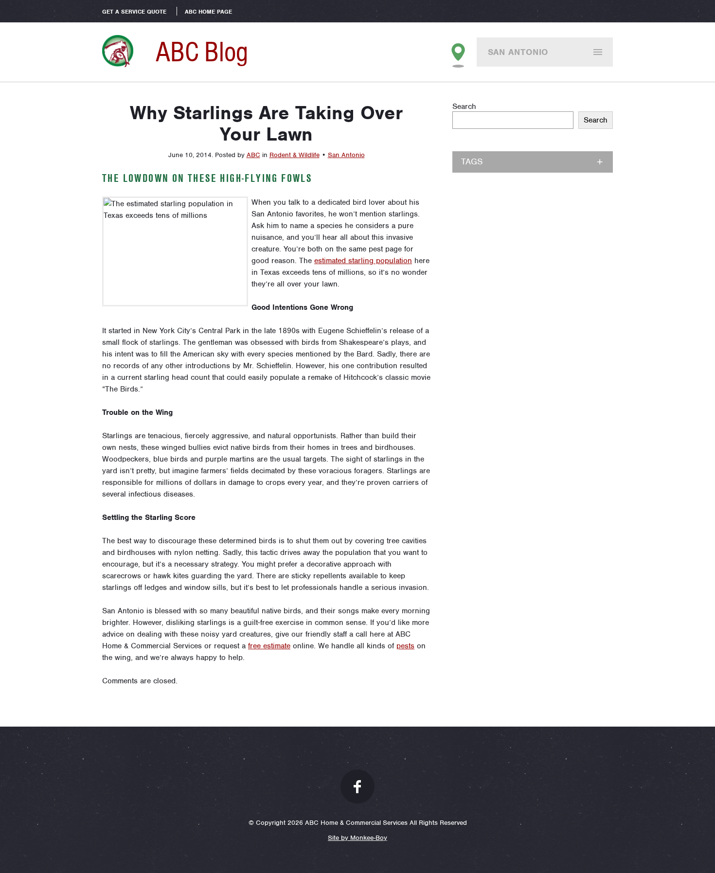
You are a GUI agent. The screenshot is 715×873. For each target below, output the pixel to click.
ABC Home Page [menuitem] (208, 12)
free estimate (269, 646)
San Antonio (518, 52)
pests (405, 646)
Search (464, 106)
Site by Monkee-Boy (357, 838)
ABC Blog (202, 51)
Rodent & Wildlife (294, 155)
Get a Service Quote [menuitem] (134, 12)
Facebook (357, 786)
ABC (253, 155)
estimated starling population (363, 261)
